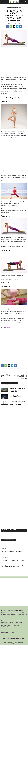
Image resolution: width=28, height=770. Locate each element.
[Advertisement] (14, 62)
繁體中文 (3, 612)
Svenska (16, 614)
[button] (2, 2)
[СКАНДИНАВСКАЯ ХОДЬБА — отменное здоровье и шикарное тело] (4, 390)
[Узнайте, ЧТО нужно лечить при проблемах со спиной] (4, 396)
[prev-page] (2, 408)
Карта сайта (22, 638)
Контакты (14, 639)
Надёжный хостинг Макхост (8, 632)
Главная (3, 638)
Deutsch (17, 612)
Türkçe (19, 614)
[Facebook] (7, 26)
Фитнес (19, 7)
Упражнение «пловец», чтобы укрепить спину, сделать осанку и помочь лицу (17, 403)
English (6, 612)
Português (3, 614)
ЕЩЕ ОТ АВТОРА (6, 385)
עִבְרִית (21, 612)
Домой (2, 5)
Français (13, 612)
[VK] (20, 26)
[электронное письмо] (14, 26)
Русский (8, 614)
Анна (10, 23)
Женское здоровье (3, 398)
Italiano (24, 612)
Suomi (10, 612)
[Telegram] (17, 26)
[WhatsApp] (11, 26)
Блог (6, 5)
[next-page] (4, 408)
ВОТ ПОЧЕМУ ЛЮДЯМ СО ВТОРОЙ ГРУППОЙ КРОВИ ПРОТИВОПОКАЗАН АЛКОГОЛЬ (20, 376)
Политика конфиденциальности (12, 638)
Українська (24, 614)
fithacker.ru (9, 327)
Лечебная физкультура (13, 7)
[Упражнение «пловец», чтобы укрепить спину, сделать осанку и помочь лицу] (4, 403)
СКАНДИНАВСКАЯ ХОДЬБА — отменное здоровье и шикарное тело (17, 390)
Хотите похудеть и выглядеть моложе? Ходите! (6, 375)
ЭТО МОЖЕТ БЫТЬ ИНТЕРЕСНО (9, 383)
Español (12, 614)
